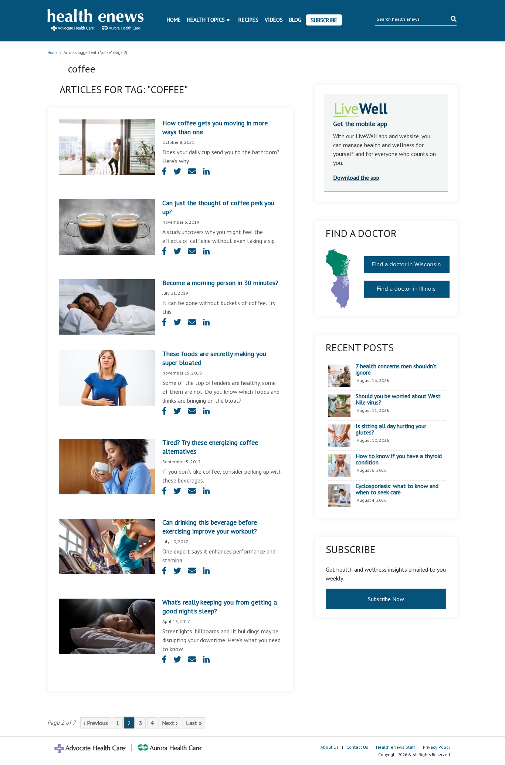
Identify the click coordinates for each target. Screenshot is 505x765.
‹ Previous (96, 723)
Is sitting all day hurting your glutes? (391, 429)
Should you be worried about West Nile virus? (398, 399)
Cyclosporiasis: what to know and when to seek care (397, 489)
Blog (295, 19)
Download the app (356, 177)
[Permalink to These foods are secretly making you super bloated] (107, 377)
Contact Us (357, 747)
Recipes (248, 19)
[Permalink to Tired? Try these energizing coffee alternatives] (107, 466)
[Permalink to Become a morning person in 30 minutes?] (107, 306)
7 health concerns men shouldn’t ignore (396, 369)
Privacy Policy (437, 747)
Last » (194, 723)
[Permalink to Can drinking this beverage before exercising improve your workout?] (107, 545)
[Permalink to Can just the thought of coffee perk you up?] (107, 226)
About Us (330, 747)
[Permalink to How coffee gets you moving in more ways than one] (107, 146)
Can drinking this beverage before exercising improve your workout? (209, 526)
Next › (170, 723)
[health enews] (96, 21)
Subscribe (324, 20)
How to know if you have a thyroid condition (399, 459)
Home (174, 19)
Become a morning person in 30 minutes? (220, 282)
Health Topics (206, 19)
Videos (274, 19)
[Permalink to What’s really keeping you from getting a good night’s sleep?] (107, 625)
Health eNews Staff (395, 747)
